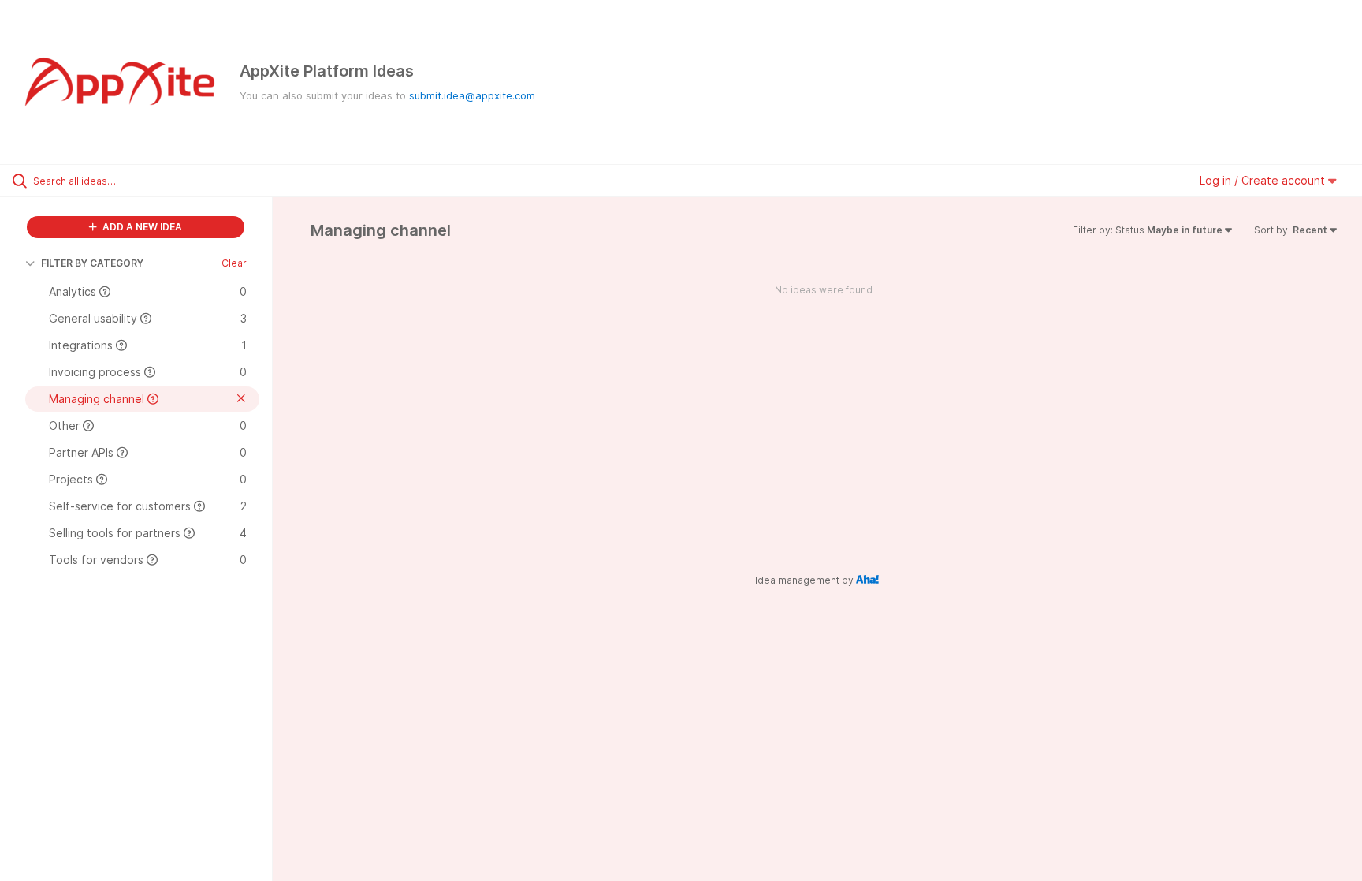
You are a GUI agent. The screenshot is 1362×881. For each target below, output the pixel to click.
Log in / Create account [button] (1264, 180)
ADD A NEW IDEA (141, 227)
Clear (234, 263)
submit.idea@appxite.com (472, 95)
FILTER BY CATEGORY (92, 263)
